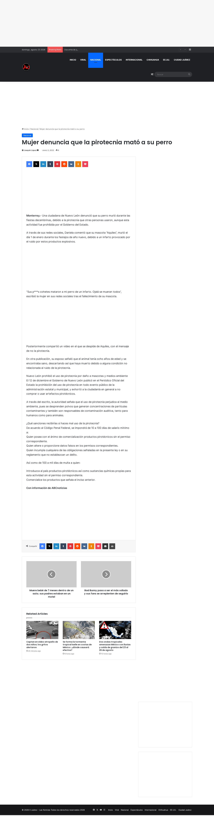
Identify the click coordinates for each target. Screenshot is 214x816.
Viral (83, 60)
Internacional (134, 60)
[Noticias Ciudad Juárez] (26, 67)
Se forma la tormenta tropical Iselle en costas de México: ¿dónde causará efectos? (77, 646)
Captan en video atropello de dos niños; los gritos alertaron (42, 644)
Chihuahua (153, 60)
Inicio (73, 60)
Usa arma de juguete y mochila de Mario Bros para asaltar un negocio (95, 49)
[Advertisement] (107, 23)
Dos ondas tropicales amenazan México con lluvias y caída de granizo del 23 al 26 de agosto (115, 646)
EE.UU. (166, 60)
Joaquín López (30, 150)
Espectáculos (113, 60)
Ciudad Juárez (182, 60)
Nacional (95, 60)
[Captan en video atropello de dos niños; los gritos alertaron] (42, 630)
